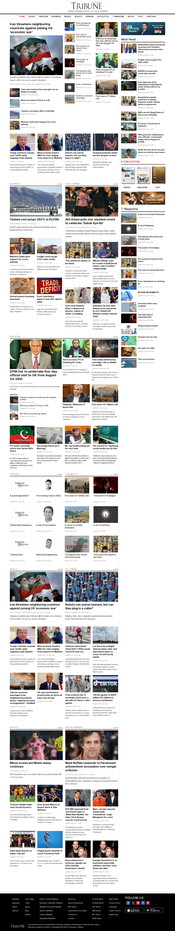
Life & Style (103, 16)
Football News (97, 903)
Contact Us (72, 914)
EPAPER (104, 11)
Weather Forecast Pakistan (50, 907)
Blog (26, 911)
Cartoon (151, 16)
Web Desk (31, 84)
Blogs (131, 16)
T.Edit (27, 903)
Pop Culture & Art (71, 774)
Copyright (113, 907)
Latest (31, 16)
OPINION (14, 474)
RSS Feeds (72, 907)
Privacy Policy (114, 903)
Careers (71, 918)
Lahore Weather (46, 914)
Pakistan (43, 16)
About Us (71, 899)
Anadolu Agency (22, 84)
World (67, 16)
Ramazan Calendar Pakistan (51, 903)
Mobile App (113, 914)
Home (22, 16)
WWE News (97, 918)
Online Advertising (75, 903)
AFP (11, 771)
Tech (140, 16)
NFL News (96, 914)
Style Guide (113, 899)
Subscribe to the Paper (77, 911)
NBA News (96, 911)
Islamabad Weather (47, 918)
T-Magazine (118, 16)
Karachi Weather (46, 911)
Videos (28, 914)
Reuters (12, 84)
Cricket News (97, 899)
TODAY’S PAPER (75, 11)
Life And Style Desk (72, 227)
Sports (78, 16)
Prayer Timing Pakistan (49, 899)
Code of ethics (115, 911)
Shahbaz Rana (15, 224)
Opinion (90, 16)
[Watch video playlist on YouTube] (143, 28)
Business (56, 16)
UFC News (96, 907)
